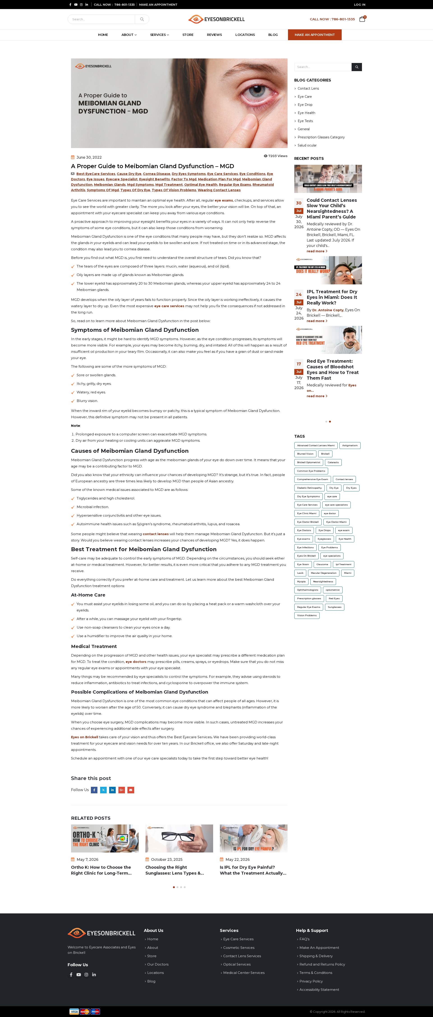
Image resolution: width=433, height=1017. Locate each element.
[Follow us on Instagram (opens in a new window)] (86, 974)
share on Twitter (103, 790)
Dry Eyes (351, 487)
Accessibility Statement (319, 989)
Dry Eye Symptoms (308, 496)
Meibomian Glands (110, 185)
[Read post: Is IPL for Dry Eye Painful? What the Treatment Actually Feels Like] (254, 838)
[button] (174, 887)
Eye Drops (325, 530)
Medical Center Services (244, 973)
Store (187, 35)
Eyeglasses (324, 539)
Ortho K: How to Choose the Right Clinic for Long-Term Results (101, 870)
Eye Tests (305, 121)
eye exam (344, 530)
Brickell (325, 454)
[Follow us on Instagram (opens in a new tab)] (81, 4)
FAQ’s (304, 939)
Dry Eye (334, 487)
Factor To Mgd (183, 179)
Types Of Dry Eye (135, 190)
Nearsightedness (323, 581)
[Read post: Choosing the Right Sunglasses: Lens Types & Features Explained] (179, 838)
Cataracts (333, 462)
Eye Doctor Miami (336, 521)
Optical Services (237, 964)
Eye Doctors (304, 530)
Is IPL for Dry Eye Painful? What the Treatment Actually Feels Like (251, 870)
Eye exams (303, 539)
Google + (121, 790)
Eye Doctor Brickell (308, 521)
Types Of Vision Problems (174, 190)
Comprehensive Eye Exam (312, 479)
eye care (332, 496)
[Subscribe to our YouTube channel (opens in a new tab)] (75, 4)
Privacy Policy (311, 981)
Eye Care (305, 97)
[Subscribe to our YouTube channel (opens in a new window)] (78, 974)
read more (316, 251)
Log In (359, 4)
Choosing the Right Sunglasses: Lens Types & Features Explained (172, 870)
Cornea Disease (156, 174)
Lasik (300, 572)
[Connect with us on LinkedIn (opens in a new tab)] (86, 4)
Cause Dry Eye (129, 174)
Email (130, 790)
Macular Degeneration (323, 572)
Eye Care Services (222, 174)
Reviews (214, 35)
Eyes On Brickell (306, 556)
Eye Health (306, 113)
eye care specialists (336, 505)
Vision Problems (307, 615)
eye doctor (330, 513)
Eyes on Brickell (84, 737)
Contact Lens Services (242, 956)
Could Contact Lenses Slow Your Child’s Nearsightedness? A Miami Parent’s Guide (332, 208)
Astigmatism (350, 445)
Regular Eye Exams (235, 185)
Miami (347, 572)
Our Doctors (157, 964)
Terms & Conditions (315, 973)
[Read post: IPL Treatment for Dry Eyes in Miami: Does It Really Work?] (328, 270)
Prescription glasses (309, 598)
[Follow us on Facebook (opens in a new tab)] (70, 4)
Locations (245, 35)
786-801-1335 (124, 4)
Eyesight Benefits (154, 179)
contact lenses (156, 534)
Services (158, 35)
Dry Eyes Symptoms (189, 174)
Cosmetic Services (238, 947)
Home (103, 35)
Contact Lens (308, 89)
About (127, 35)
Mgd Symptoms (140, 185)
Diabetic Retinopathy (309, 487)
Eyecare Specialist (122, 179)
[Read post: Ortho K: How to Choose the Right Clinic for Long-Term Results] (105, 838)
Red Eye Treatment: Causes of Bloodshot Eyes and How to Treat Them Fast (333, 369)
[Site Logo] (216, 19)
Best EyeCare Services (95, 174)
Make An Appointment (315, 35)
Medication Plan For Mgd (219, 179)
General (304, 129)
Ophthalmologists (307, 590)
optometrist (333, 590)
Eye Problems (329, 547)
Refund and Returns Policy (322, 964)
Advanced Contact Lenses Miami (316, 445)
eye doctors (136, 662)
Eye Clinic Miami (306, 513)
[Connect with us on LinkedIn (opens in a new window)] (94, 974)
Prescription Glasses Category (321, 137)
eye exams (224, 200)
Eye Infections (305, 547)
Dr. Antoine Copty (327, 310)
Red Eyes (334, 598)
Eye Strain (303, 564)
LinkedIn (112, 790)
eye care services (169, 306)
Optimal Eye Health (200, 185)
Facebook (94, 790)
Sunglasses (334, 607)
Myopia (301, 581)
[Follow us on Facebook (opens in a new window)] (71, 974)
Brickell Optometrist (308, 462)
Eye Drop (305, 105)
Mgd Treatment (169, 185)
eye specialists (332, 556)
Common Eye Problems (311, 470)
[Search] (142, 19)
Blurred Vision (305, 454)
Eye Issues (95, 179)
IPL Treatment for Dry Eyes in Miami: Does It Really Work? (332, 297)
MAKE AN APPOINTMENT (158, 4)
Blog (273, 35)
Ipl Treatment (343, 564)
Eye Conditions (252, 174)
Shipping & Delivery (316, 956)
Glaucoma (322, 564)
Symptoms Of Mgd (103, 190)
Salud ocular (307, 146)
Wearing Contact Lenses (219, 190)
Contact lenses (344, 479)
